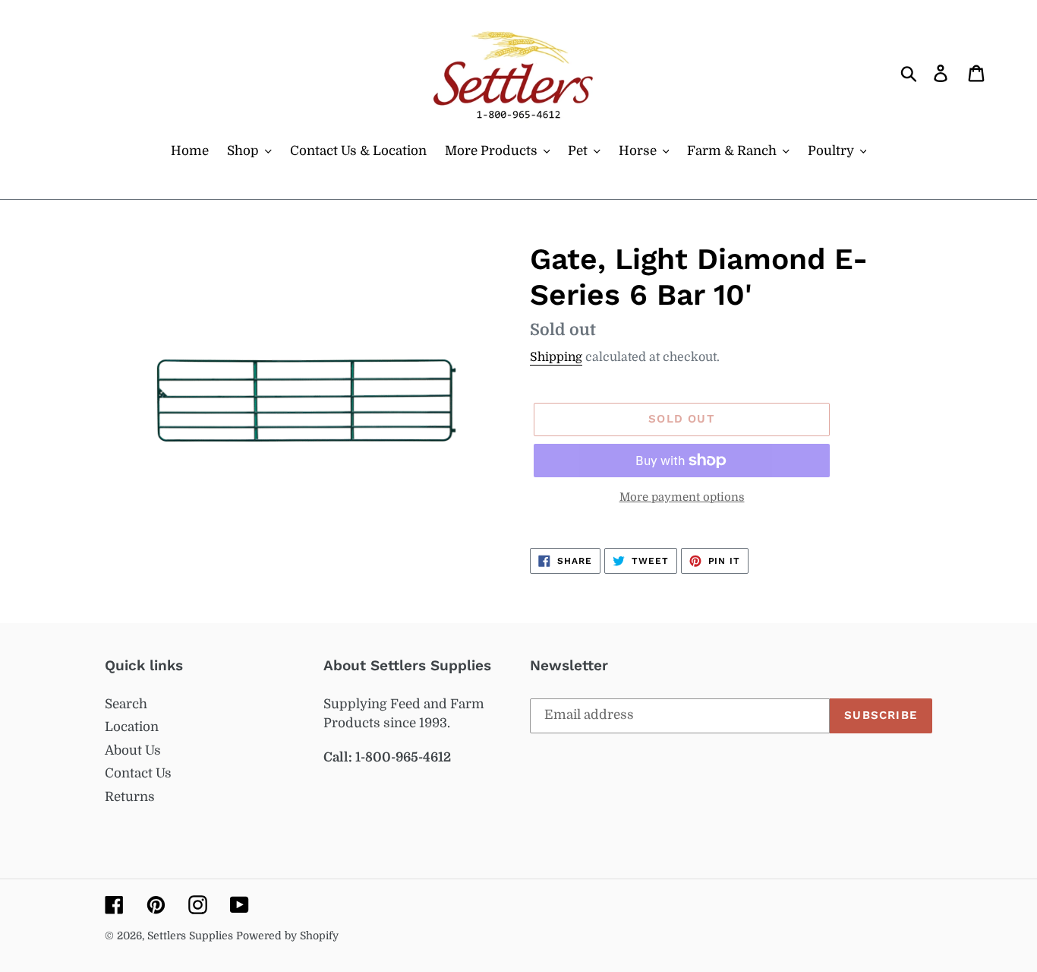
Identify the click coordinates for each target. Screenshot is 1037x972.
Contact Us (138, 773)
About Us (133, 750)
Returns (130, 797)
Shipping (556, 357)
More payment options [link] (682, 497)
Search (126, 704)
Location (132, 727)
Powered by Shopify (287, 935)
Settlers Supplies (191, 935)
